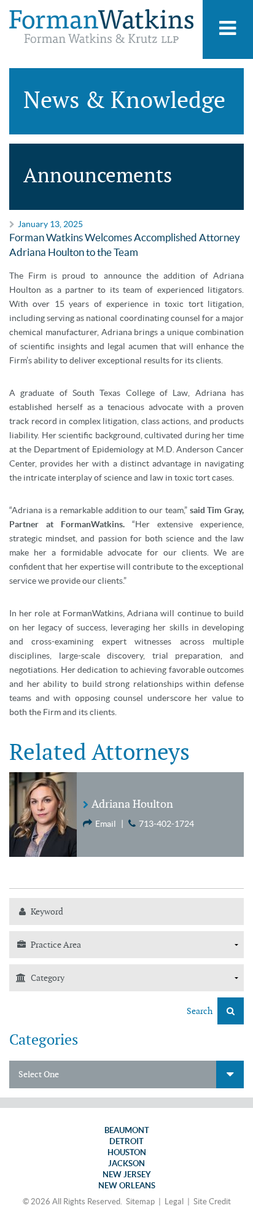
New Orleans (126, 1185)
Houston (126, 1152)
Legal (174, 1201)
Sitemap (140, 1201)
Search (200, 1011)
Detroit (126, 1141)
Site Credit (212, 1201)
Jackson (126, 1163)
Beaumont (126, 1130)
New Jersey (127, 1174)
